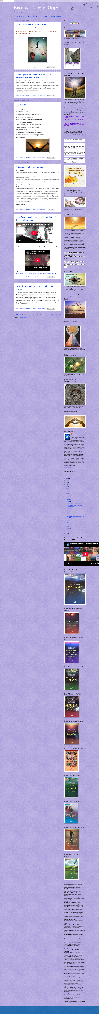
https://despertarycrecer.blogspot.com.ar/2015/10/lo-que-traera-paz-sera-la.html (35, 206)
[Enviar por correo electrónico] (48, 67)
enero (68, 530)
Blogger (56, 1011)
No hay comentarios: (41, 67)
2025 (67, 476)
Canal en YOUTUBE (33, 16)
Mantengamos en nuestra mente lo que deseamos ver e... (74, 506)
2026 (67, 474)
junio (68, 522)
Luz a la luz (21, 104)
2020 (67, 486)
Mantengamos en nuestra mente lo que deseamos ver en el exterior (33, 76)
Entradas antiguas (56, 314)
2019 (67, 489)
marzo (68, 526)
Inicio (39, 314)
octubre (68, 497)
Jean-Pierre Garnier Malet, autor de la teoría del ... (75, 513)
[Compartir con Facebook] (52, 67)
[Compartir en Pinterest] (54, 67)
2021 (67, 484)
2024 (67, 478)
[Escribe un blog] (49, 67)
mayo (68, 524)
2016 (67, 533)
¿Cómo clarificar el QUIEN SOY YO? (33, 24)
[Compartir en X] (51, 67)
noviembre (69, 495)
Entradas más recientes (20, 314)
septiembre (69, 499)
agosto (68, 501)
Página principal (55, 16)
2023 (67, 480)
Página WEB (20, 16)
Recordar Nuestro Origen (37, 7)
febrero (68, 528)
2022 (67, 482)
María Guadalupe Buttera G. (78, 434)
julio (68, 520)
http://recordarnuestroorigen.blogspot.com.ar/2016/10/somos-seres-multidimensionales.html (36, 273)
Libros (45, 16)
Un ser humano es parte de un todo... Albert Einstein (75, 516)
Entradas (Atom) (23, 317)
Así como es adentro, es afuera (30, 166)
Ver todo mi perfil (67, 467)
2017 (67, 493)
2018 (67, 491)
